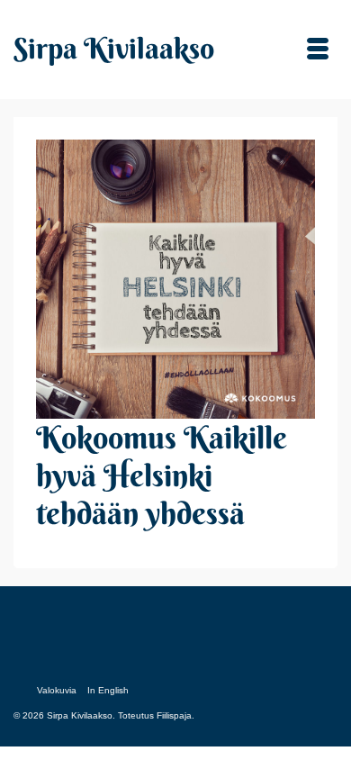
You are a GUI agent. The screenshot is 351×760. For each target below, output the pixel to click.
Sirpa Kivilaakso (114, 48)
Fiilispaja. (175, 715)
